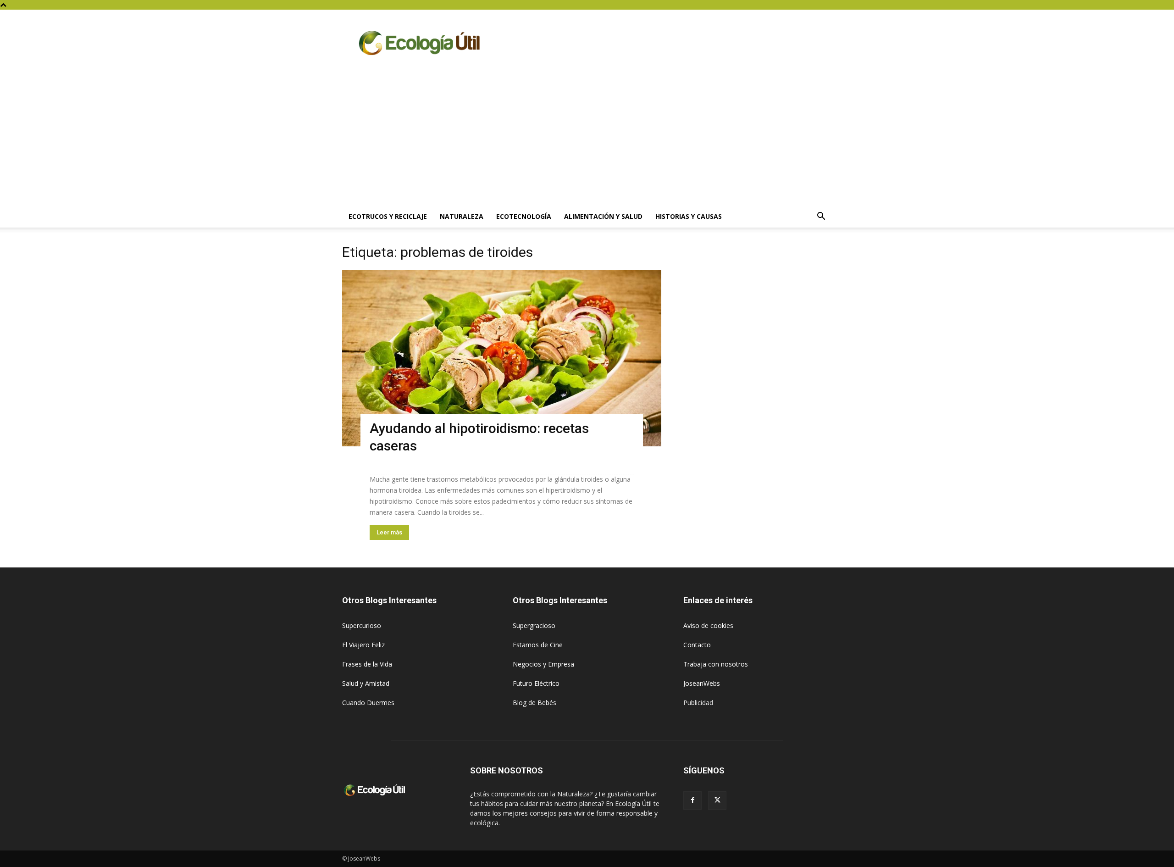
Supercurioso (361, 625)
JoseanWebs (701, 683)
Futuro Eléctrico (536, 683)
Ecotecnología (523, 216)
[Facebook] (692, 800)
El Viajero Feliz (363, 644)
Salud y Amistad (365, 683)
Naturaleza (461, 216)
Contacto (697, 644)
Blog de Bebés (534, 702)
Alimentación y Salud (603, 216)
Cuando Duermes (368, 702)
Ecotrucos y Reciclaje (388, 216)
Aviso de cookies (708, 625)
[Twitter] (717, 800)
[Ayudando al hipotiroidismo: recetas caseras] (501, 358)
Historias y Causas (688, 216)
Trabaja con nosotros (715, 664)
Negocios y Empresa (543, 664)
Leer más (389, 532)
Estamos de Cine (538, 644)
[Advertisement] (587, 136)
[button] (821, 217)
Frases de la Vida (367, 664)
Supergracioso (534, 625)
